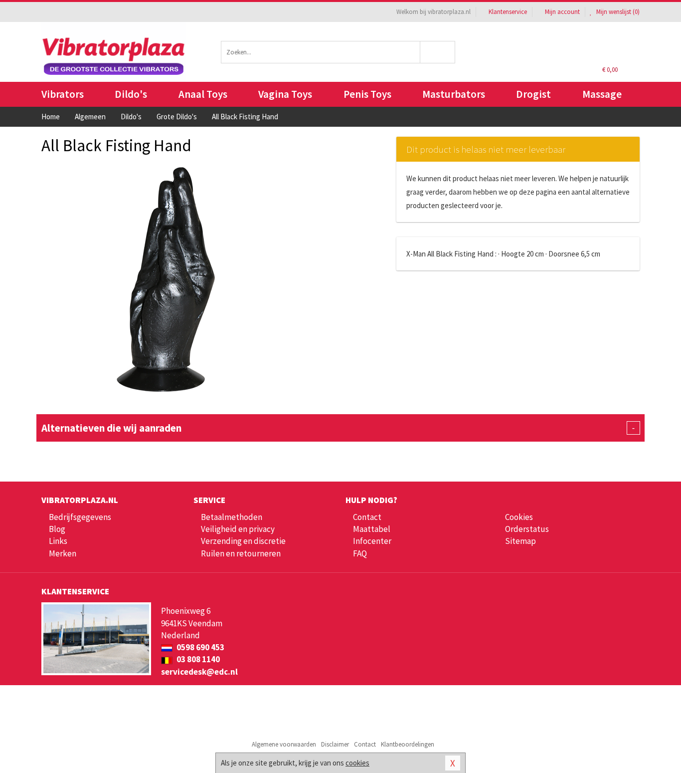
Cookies (519, 517)
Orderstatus (527, 528)
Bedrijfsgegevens (80, 517)
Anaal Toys (202, 94)
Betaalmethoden (231, 517)
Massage (602, 94)
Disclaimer (335, 744)
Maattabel (371, 528)
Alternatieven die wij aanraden (338, 428)
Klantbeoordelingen (407, 744)
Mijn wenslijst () (617, 11)
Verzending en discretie (243, 540)
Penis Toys (367, 94)
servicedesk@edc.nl (199, 671)
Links (58, 540)
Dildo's (131, 94)
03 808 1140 (197, 659)
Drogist (533, 94)
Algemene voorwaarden (284, 744)
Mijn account (562, 11)
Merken (62, 553)
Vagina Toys (285, 94)
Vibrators (62, 94)
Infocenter (372, 540)
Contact (367, 517)
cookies (357, 763)
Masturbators (453, 94)
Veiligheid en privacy (238, 528)
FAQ (360, 553)
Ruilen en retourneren (241, 553)
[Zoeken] (438, 52)
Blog (57, 528)
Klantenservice (508, 11)
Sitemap (520, 540)
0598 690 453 (199, 647)
